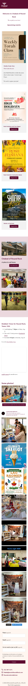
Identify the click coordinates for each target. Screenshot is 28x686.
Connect (14, 662)
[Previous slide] (3, 394)
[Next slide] (25, 394)
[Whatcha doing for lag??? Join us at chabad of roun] (14, 481)
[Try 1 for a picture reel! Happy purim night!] (14, 558)
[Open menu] (27, 4)
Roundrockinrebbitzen (11, 675)
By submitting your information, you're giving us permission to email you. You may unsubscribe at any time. (13, 656)
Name (7, 632)
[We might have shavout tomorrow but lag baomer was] (14, 430)
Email (6, 640)
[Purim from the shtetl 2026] (14, 532)
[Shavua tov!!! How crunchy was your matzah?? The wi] (14, 507)
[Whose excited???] (14, 455)
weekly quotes (5, 374)
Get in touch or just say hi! (12, 647)
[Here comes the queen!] (14, 584)
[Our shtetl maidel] (14, 610)
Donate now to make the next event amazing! (14, 404)
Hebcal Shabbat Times (11, 342)
